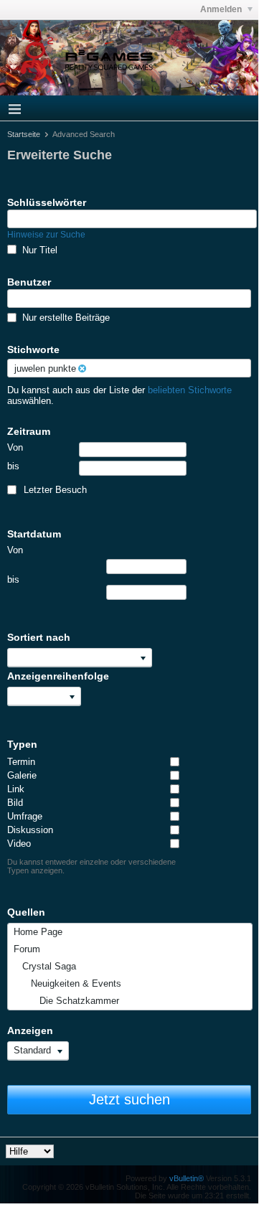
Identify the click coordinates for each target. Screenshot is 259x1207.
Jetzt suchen (129, 1099)
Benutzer (29, 282)
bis (13, 466)
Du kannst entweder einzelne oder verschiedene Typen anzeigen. (91, 866)
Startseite (23, 134)
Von (15, 447)
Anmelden (222, 9)
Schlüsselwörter (46, 202)
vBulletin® (186, 1178)
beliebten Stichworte (190, 390)
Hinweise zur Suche (46, 235)
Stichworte (33, 349)
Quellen (26, 912)
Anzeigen (30, 1030)
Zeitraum (28, 431)
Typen (22, 744)
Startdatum (34, 534)
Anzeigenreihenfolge (58, 676)
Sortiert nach (38, 637)
